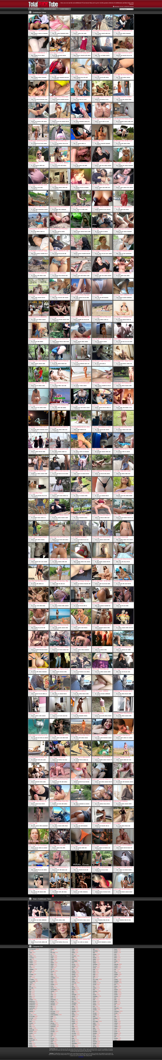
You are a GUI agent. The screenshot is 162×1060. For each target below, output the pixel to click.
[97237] (31, 1013)
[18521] (32, 1036)
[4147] (116, 954)
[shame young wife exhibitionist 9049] (60, 748)
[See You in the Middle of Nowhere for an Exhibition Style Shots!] (81, 908)
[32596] (75, 1006)
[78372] (75, 1044)
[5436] (75, 1046)
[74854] (117, 999)
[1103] (52, 1019)
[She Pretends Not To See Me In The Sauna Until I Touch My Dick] (123, 396)
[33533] (53, 992)
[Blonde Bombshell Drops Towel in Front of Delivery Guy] (60, 198)
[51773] (96, 999)
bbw (53, 77)
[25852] (117, 949)
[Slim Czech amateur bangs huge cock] (123, 726)
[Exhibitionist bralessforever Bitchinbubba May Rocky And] (38, 308)
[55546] (96, 1028)
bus (89, 121)
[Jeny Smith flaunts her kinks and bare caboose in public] (123, 858)
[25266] (31, 950)
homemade (45, 33)
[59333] (53, 1018)
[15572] (117, 1013)
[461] (33, 1002)
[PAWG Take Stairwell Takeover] (60, 66)
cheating (96, 407)
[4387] (117, 966)
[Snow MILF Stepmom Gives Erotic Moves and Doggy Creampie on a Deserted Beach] (60, 770)
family (109, 583)
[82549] (54, 1002)
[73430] (117, 1018)
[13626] (117, 976)
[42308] (32, 996)
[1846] (75, 1021)
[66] (32, 1011)
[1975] (32, 987)
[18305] (33, 979)
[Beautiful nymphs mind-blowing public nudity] (38, 132)
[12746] (96, 1002)
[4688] (117, 1029)
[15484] (96, 954)
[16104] (96, 994)
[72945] (118, 1008)
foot (37, 920)
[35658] (75, 1033)
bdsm (104, 920)
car (101, 55)
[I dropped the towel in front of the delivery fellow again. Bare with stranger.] (102, 550)
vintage (100, 253)
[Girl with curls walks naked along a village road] (60, 572)
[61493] (75, 1011)
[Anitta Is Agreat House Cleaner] (38, 484)
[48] (75, 1004)
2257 (79, 1056)
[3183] (96, 1013)
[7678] (31, 989)
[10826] (75, 950)
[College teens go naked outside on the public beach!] (38, 396)
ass (105, 121)
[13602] (117, 974)
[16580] (53, 962)
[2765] (96, 966)
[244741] (96, 949)
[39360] (117, 1039)
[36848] (117, 1033)
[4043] (95, 952)
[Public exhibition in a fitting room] (102, 440)
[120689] (53, 982)
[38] (75, 997)
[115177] (96, 986)
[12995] (95, 992)
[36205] (96, 1034)
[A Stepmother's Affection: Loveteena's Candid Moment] (102, 198)
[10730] (53, 960)
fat (65, 451)
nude (66, 187)
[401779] (96, 982)
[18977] (32, 1009)
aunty (117, 77)
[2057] (116, 987)
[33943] (96, 1023)
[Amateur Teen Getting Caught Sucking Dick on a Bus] (81, 110)
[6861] (97, 1018)
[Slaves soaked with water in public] (123, 594)
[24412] (54, 977)
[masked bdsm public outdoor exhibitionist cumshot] (38, 352)
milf (56, 55)
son (106, 385)
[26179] (54, 1013)
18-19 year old (55, 143)
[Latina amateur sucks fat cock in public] (102, 154)
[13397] (117, 972)
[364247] (117, 992)
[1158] (117, 1024)
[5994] (117, 1031)
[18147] (75, 959)
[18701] (75, 962)
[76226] (53, 972)
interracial (60, 55)
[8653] (95, 974)
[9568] (117, 1023)
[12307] (53, 979)
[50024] (96, 959)
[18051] (96, 976)
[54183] (34, 949)
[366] (95, 1038)
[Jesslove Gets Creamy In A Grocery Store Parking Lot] (38, 880)
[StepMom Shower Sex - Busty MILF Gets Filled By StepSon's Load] (81, 308)
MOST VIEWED (50, 9)
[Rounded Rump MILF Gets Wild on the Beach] (102, 308)
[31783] (32, 991)
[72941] (32, 952)
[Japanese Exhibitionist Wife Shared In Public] (102, 462)
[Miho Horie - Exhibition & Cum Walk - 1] (102, 176)
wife (55, 33)
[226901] (33, 1046)
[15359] (96, 972)
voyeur (130, 407)
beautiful (36, 55)
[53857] (117, 1036)
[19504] (96, 1009)
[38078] (74, 986)
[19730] (54, 1046)
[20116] (75, 972)
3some (46, 99)
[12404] (95, 1006)
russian (128, 363)
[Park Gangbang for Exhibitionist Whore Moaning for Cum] (102, 242)
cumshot (110, 253)
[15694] (53, 976)
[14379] (97, 996)
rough (85, 99)
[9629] (32, 967)
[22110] (96, 989)
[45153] (116, 962)
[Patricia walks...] (81, 792)
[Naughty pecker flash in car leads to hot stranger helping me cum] (102, 396)
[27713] (33, 964)
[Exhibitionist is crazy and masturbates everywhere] (60, 858)
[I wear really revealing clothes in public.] (123, 462)
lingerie (86, 231)
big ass (117, 33)
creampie (45, 561)
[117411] (117, 969)
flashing (104, 55)
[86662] (118, 964)
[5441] (32, 997)
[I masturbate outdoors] (60, 22)
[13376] (33, 969)
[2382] (53, 1043)
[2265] (53, 974)
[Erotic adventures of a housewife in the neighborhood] (60, 286)
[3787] (53, 1029)
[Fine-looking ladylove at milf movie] (81, 682)
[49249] (32, 1026)
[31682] (56, 1014)
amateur (64, 55)
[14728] (76, 1002)
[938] (75, 1023)
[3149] (116, 971)
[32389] (117, 979)
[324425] (33, 960)
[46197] (54, 1023)
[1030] (117, 955)
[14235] (32, 1021)
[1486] (33, 981)
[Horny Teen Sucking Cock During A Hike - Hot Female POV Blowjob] (81, 440)
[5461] (74, 1036)
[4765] (31, 972)
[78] (96, 950)
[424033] (75, 989)
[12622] (32, 955)
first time (60, 319)
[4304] (95, 971)
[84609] (75, 1026)
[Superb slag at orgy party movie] (60, 44)
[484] (96, 1014)
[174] (33, 1039)
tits (130, 319)
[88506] (96, 1008)
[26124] (95, 977)
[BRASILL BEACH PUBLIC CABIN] (38, 616)
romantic (66, 297)
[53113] (53, 1006)
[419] (33, 1008)
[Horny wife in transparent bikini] (102, 484)
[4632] (117, 996)
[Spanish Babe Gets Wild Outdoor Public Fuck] (81, 22)
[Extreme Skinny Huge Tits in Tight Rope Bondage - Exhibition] (102, 908)
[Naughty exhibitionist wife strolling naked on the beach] (60, 550)
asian (104, 187)
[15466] (117, 1034)
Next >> (68, 896)
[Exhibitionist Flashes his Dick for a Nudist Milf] (123, 440)
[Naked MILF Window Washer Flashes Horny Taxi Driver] (123, 704)
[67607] (75, 1029)
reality (117, 99)
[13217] (75, 977)
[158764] (54, 1011)
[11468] (75, 955)
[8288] (75, 981)
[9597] (116, 984)
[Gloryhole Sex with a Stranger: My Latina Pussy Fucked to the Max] (81, 572)
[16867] (54, 1031)
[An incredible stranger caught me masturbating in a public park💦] (60, 660)
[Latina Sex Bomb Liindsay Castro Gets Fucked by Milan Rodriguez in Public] (102, 88)
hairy (109, 33)
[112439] (95, 1011)
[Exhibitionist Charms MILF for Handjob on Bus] (102, 66)
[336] (117, 981)
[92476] (76, 994)
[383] (96, 981)
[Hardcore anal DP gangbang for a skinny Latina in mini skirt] (38, 638)
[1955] (96, 960)
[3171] (96, 1031)
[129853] (32, 966)
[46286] (96, 1024)
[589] (74, 1038)
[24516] (117, 1009)
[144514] (32, 986)
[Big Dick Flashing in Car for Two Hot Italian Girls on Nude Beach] (38, 682)
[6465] (53, 949)
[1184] (75, 996)
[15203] (96, 1026)
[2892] (53, 959)
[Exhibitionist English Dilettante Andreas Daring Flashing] (60, 506)
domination (86, 649)
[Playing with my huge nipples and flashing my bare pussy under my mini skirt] (123, 484)
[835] (53, 1038)
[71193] (32, 994)
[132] (54, 999)
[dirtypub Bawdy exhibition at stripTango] (60, 880)
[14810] (33, 1029)
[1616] (32, 1038)
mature (80, 165)
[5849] (31, 1024)
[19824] (32, 971)
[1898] (53, 1001)
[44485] (54, 971)
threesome (42, 99)
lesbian (128, 143)
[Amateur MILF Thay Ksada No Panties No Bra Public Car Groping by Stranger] (102, 220)
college (32, 99)
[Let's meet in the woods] (102, 286)
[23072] (32, 1033)
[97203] (116, 1014)
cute (99, 77)
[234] (33, 1006)
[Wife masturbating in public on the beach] (81, 836)
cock (42, 561)
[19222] (117, 967)
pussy (43, 165)
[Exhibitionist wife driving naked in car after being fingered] (60, 814)
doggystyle (131, 627)
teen (131, 55)
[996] (31, 959)
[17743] (96, 1016)
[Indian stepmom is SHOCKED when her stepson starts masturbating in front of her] (123, 660)
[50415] (96, 955)
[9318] (75, 1016)
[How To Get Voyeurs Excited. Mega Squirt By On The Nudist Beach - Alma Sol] (81, 286)
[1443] (74, 957)
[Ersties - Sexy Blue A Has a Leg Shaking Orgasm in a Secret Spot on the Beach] (38, 836)
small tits (82, 429)
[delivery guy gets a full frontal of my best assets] (38, 330)
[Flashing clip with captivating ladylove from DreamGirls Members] (60, 594)
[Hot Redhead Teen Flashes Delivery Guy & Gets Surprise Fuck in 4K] (60, 110)
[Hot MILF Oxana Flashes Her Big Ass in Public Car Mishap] (123, 132)
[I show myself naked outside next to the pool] (60, 908)
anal (108, 121)
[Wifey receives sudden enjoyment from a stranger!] (81, 176)
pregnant (103, 693)
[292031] (32, 1019)
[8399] (32, 984)
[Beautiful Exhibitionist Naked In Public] (38, 462)
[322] (53, 986)
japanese (54, 99)
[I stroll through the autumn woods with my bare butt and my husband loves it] (81, 462)
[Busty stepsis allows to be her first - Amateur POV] (81, 770)
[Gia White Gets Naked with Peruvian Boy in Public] (102, 528)
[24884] (53, 981)
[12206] (117, 1021)
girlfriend (118, 55)
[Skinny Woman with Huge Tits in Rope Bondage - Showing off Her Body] (123, 908)
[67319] (75, 1028)
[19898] (117, 959)
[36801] (53, 1039)
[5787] (74, 1013)
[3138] (96, 957)
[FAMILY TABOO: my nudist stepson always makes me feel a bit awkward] (60, 462)
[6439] (75, 1019)
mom (53, 33)
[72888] (54, 1044)
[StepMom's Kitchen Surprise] (81, 594)
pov (42, 33)
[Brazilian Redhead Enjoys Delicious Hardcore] (60, 88)
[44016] (96, 987)
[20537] (117, 1026)
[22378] (97, 1021)
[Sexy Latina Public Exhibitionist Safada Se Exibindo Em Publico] (123, 242)
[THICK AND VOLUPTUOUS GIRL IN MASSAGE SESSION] (81, 66)
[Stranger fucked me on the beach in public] (81, 374)
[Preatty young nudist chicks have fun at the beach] (60, 374)
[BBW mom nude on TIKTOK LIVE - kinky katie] (60, 242)
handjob (108, 55)
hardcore (36, 33)
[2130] (54, 1024)
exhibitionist (63, 209)
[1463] (117, 950)
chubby (128, 275)
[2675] (96, 964)
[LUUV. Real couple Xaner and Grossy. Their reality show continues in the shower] (81, 352)
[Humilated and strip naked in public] (81, 638)
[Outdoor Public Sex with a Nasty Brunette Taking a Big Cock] (102, 748)
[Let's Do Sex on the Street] (102, 704)
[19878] (75, 966)
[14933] (32, 992)
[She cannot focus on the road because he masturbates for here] (81, 132)
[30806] (53, 955)
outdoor (58, 33)
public (85, 33)
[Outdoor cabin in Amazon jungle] (123, 528)
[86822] (54, 984)
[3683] (74, 984)
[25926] (75, 971)
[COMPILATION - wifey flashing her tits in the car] (38, 660)
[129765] (32, 977)
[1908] (75, 1008)
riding (86, 209)
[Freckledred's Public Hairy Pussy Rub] (123, 748)
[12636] (75, 1034)
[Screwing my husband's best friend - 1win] (38, 748)
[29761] (74, 991)
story (127, 649)
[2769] (116, 1006)
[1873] (55, 989)
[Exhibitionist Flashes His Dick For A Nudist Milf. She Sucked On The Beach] (38, 220)
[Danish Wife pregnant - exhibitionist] (102, 682)
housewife (83, 55)
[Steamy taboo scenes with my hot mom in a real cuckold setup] (123, 550)
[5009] (53, 996)
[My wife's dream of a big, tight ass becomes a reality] (102, 110)
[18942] (75, 1039)
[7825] (117, 1001)
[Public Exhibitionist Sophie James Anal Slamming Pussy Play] (38, 176)
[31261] (117, 957)
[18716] (96, 1001)
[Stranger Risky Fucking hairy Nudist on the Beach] (81, 264)
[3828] (53, 1009)
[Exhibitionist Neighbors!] (38, 704)
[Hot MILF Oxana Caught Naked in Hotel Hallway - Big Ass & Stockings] (102, 352)
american (37, 165)
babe (82, 33)
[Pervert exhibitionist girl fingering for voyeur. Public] (81, 220)
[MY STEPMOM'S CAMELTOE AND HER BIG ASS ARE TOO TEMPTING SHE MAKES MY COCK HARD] (102, 374)
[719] (117, 1019)
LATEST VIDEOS (64, 9)
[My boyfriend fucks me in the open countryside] (81, 242)
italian (130, 99)
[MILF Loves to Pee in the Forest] (81, 396)
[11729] (96, 1033)
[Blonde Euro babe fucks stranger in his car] (123, 176)
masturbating (41, 209)
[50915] (53, 1033)
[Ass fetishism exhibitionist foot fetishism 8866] (38, 908)
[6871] (53, 1034)
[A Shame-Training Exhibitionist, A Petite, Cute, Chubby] (123, 264)
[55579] (75, 1014)
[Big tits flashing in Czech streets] (60, 484)
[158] (53, 1016)
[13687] (96, 991)
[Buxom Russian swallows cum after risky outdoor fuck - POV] (38, 792)
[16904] (96, 967)
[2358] (53, 964)
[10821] (96, 1044)
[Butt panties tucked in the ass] (81, 814)
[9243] (32, 1023)
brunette (87, 187)
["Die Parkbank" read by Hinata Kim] (102, 660)
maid (132, 121)
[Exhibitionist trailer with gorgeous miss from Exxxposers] (123, 682)
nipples (127, 495)
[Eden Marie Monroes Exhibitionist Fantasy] (123, 308)
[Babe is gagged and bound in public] (60, 836)
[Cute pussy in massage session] (38, 858)
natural (103, 33)
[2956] (32, 1044)
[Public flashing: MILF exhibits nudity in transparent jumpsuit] (123, 198)
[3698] (96, 1043)
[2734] (116, 1016)
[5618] (54, 952)
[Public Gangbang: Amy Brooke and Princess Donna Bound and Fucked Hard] (81, 880)
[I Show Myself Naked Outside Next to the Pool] (38, 930)
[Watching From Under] (38, 154)
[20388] (53, 957)
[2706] (33, 1004)
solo (85, 429)
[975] (31, 1041)
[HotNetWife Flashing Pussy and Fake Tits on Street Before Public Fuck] (60, 418)
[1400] (54, 1026)
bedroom (108, 209)
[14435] (75, 967)
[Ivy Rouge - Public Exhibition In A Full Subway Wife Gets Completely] (102, 418)
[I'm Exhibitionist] (123, 814)
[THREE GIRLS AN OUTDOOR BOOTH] (81, 550)
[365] (53, 1004)
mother (67, 33)
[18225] (117, 994)
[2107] (117, 1038)
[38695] (76, 982)
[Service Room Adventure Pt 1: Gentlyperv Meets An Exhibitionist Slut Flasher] (123, 88)
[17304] (117, 986)
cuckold (124, 297)
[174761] (33, 1018)
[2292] (75, 974)
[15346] (76, 999)
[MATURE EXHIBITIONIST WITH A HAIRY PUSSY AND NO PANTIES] (102, 930)
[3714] (76, 960)
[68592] (54, 991)
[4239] (96, 1039)
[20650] (117, 991)
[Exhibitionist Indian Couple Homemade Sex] (38, 22)
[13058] (53, 994)
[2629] (96, 1041)
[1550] (75, 976)
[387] (117, 960)
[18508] (31, 954)
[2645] (33, 1016)
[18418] (117, 1002)
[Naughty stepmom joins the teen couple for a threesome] (123, 44)
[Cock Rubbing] (38, 550)
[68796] (53, 1041)
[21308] (74, 969)
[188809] (117, 1004)
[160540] (96, 1019)
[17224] (117, 952)
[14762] (75, 964)
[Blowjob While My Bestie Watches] (102, 726)
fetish (40, 920)
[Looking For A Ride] (38, 814)
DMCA (82, 1056)
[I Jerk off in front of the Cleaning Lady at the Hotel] (123, 110)
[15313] (96, 1036)
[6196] (53, 997)
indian (32, 33)
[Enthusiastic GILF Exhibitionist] (123, 792)
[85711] (32, 976)
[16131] (75, 1041)
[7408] (32, 974)
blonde (56, 209)
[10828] (97, 979)
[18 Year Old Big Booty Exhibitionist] (81, 528)
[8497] (53, 967)
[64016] (96, 969)
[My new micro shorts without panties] (60, 264)
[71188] (53, 966)
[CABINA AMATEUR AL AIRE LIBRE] (123, 154)
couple (39, 33)
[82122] (96, 962)
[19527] (118, 1011)
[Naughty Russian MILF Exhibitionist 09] (123, 374)
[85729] (75, 987)
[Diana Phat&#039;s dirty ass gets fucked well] (102, 594)
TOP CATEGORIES (34, 9)
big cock (103, 253)
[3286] (75, 952)
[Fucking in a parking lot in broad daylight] (60, 930)
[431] (116, 977)
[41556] (53, 1008)
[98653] (76, 1043)
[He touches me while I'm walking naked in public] (81, 748)
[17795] (117, 1028)
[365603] (33, 1031)
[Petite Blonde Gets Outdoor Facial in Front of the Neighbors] (38, 286)
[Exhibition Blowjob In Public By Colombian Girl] (81, 616)
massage (101, 539)
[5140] (31, 1034)
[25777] (75, 992)
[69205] (32, 999)
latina (120, 253)
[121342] (75, 1001)
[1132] (75, 1009)
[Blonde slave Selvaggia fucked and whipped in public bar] (38, 440)
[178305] (32, 1028)
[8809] (52, 969)
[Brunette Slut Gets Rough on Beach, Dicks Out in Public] (60, 792)
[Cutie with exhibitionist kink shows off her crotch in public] (81, 418)
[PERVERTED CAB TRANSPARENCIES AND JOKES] (38, 66)
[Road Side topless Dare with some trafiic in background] (81, 858)
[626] (75, 979)
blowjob (38, 99)
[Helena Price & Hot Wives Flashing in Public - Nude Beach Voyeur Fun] (60, 396)
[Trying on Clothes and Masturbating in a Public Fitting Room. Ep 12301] (123, 880)
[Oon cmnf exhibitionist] (102, 638)
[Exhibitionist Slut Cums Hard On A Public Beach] (81, 330)
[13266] (96, 1029)
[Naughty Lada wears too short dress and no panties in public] (60, 682)
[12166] (53, 1028)
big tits (96, 33)
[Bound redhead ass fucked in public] (102, 836)
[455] (33, 1001)
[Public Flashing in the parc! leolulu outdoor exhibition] (60, 330)
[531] (32, 957)
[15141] (74, 1018)
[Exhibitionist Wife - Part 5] (102, 132)
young (99, 55)
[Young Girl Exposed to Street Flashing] (102, 44)
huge (125, 253)
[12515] (32, 962)
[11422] (52, 954)
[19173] (32, 1043)
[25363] (117, 997)
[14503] (75, 949)
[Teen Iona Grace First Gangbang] (60, 308)
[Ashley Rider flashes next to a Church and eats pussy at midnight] (60, 352)
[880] (52, 950)
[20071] (96, 997)
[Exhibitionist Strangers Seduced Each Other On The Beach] (60, 616)
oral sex (88, 920)
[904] (96, 1046)
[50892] (118, 982)
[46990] (96, 984)
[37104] (74, 954)
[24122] (53, 987)
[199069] (32, 1014)
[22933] (117, 989)
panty (108, 517)
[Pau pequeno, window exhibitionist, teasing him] (123, 286)
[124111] (75, 1031)
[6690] (53, 1021)
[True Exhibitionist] (60, 704)
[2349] (32, 982)
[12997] (74, 1024)
